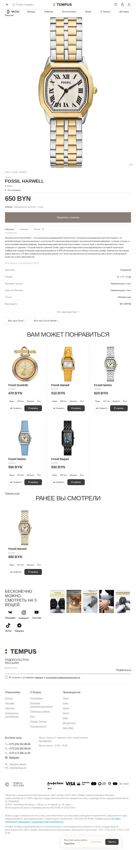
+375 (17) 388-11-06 (19, 753)
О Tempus (35, 692)
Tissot (65, 698)
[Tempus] (20, 651)
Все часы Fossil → (17, 321)
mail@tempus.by (17, 767)
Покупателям (12, 692)
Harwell (22, 172)
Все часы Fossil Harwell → (46, 321)
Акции (88, 11)
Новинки (48, 11)
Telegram (14, 757)
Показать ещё (12, 493)
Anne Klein (68, 728)
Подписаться (123, 670)
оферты (39, 677)
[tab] (11, 229)
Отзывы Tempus (38, 721)
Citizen (66, 708)
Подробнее (69, 843)
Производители (38, 726)
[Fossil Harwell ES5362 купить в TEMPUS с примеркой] (62, 4)
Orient (66, 713)
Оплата (9, 698)
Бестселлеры (69, 11)
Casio (65, 703)
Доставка (124, 11)
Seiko (65, 718)
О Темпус (105, 11)
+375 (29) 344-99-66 (19, 744)
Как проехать (45, 740)
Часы (15, 11)
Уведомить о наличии (68, 217)
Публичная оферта (40, 711)
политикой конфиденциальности (63, 677)
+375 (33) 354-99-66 (19, 748)
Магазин (9, 15)
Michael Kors (69, 723)
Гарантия (10, 708)
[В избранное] (40, 348)
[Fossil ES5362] (25, 527)
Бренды (31, 11)
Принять (112, 842)
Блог (32, 716)
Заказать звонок (18, 764)
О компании (36, 698)
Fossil (14, 172)
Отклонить (96, 842)
